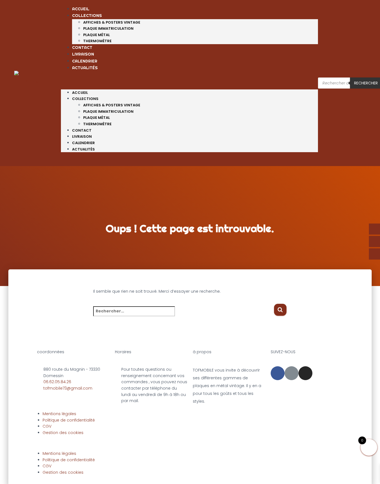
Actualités (85, 67)
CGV (47, 426)
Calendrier (84, 61)
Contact (82, 47)
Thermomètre (97, 41)
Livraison (83, 54)
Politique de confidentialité (69, 420)
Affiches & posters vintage (111, 22)
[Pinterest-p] (291, 373)
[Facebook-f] (278, 373)
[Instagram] (305, 373)
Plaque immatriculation (108, 28)
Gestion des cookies (63, 432)
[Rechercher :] (183, 315)
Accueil (80, 8)
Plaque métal (96, 34)
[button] (189, 84)
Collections (87, 15)
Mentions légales (59, 414)
